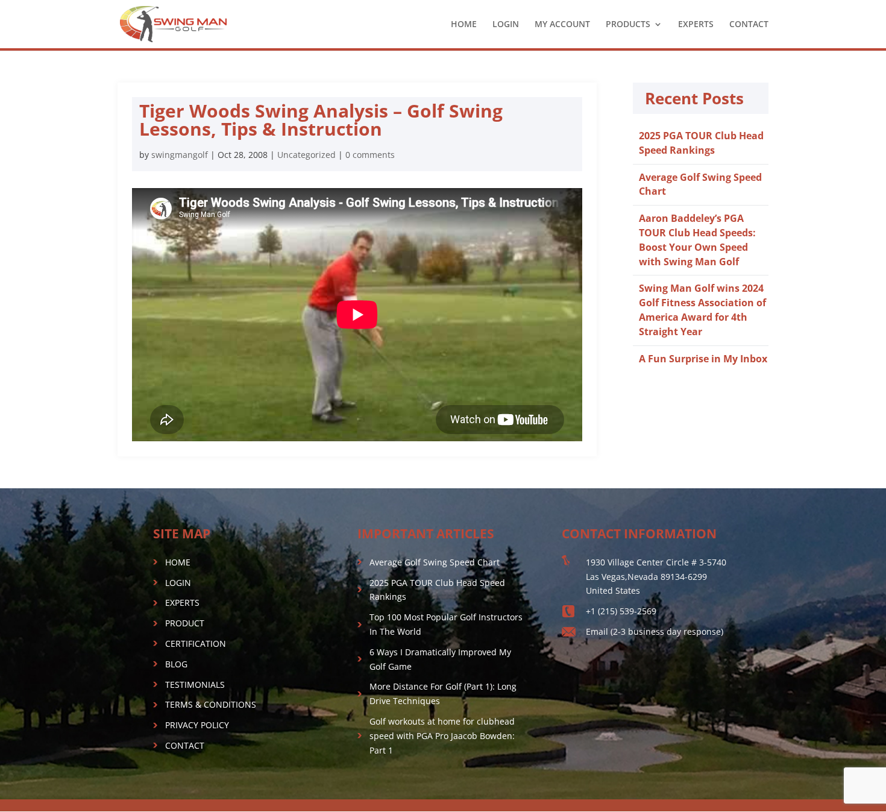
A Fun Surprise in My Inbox (703, 358)
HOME (464, 25)
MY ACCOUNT (562, 25)
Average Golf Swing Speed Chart (434, 562)
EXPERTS (696, 25)
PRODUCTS (628, 25)
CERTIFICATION (195, 643)
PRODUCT (184, 623)
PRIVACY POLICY (197, 725)
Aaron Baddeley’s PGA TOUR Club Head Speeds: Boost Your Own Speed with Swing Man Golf (697, 240)
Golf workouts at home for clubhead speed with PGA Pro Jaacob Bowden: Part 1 (442, 736)
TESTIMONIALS (195, 684)
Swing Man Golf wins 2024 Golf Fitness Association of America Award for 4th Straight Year (702, 310)
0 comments (370, 154)
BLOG (176, 664)
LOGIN (505, 25)
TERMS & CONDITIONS (210, 704)
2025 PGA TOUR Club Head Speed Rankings (701, 143)
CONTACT (748, 25)
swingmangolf (179, 154)
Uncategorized (306, 154)
